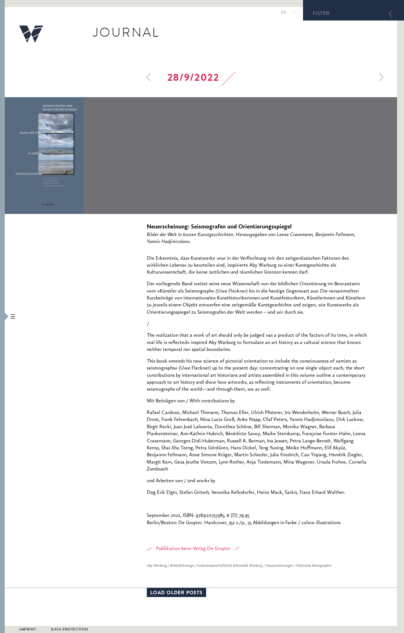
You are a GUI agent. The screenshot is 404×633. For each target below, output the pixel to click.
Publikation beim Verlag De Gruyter (193, 548)
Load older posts (176, 593)
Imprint (27, 630)
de (283, 13)
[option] (87, 155)
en (294, 13)
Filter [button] (321, 13)
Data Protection (69, 630)
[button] (2, 316)
